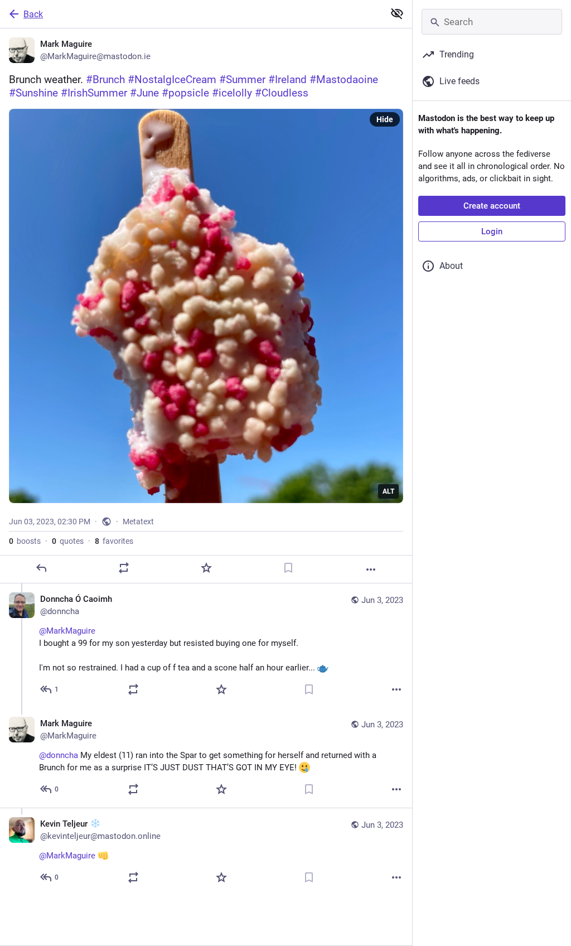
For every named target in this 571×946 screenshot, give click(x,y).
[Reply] (41, 568)
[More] (371, 569)
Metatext (138, 521)
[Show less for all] (397, 13)
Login (491, 231)
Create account (491, 206)
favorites (114, 541)
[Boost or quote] (123, 568)
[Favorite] (206, 568)
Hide (384, 119)
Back (33, 14)
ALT (388, 491)
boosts (25, 541)
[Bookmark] (288, 568)
